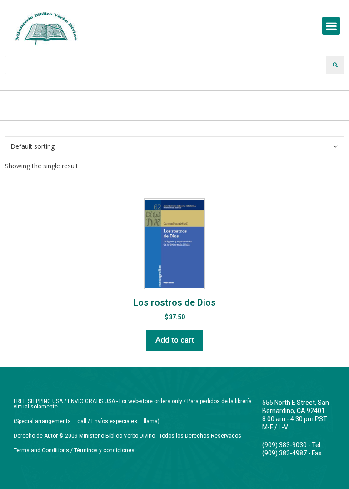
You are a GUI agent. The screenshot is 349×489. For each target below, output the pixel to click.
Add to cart (174, 339)
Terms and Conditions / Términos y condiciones (74, 450)
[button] (331, 26)
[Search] (335, 65)
